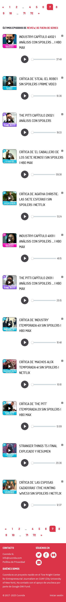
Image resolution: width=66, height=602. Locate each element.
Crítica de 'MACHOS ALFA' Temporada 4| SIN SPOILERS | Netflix (39, 367)
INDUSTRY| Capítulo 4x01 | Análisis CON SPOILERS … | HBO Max (40, 241)
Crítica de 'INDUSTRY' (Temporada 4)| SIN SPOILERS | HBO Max (40, 325)
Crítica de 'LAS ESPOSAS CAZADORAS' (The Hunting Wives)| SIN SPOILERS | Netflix (40, 487)
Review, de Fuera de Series (42, 27)
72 (31, 13)
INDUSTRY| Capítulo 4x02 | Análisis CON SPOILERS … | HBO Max (40, 42)
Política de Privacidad (14, 561)
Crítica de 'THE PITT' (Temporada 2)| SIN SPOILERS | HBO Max (40, 409)
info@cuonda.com (12, 557)
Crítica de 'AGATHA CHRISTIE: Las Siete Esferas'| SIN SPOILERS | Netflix (38, 199)
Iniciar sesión (56, 595)
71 (24, 13)
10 (10, 13)
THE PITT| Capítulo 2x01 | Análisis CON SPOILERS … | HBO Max (40, 283)
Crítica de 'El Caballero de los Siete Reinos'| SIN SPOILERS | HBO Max (41, 157)
